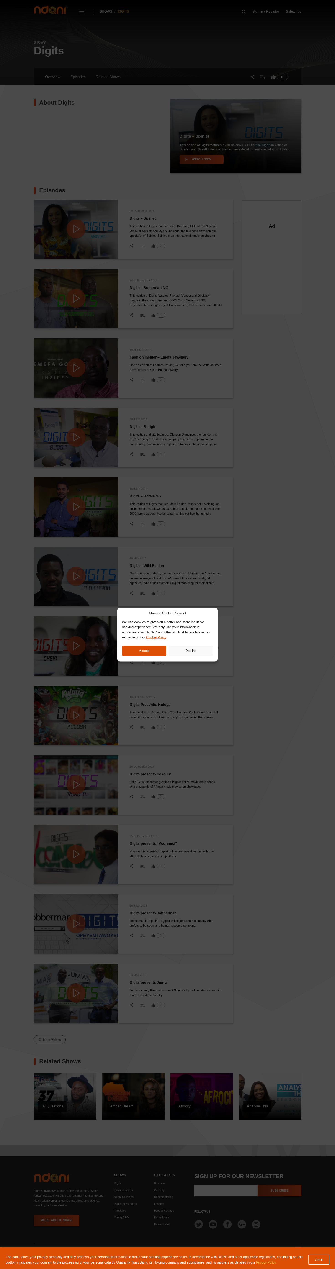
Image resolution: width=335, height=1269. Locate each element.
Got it (319, 1259)
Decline (190, 651)
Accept (144, 651)
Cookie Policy (156, 637)
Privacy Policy (266, 1262)
